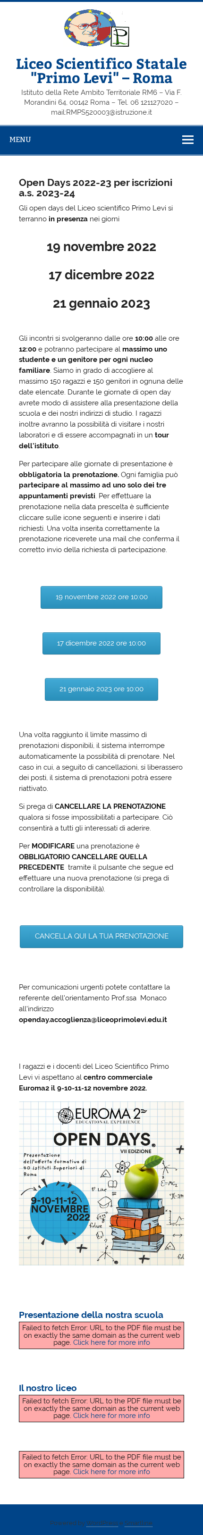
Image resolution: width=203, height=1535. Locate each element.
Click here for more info (111, 1342)
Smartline (138, 1523)
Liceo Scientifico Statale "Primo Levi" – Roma (101, 70)
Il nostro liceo (48, 1388)
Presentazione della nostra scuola (91, 1314)
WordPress (102, 1523)
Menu (20, 139)
